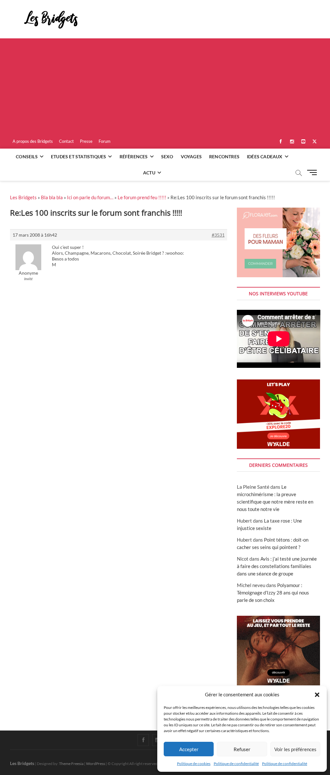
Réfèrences (134, 156)
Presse (86, 141)
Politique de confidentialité (236, 763)
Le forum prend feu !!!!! (142, 197)
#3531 (218, 235)
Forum (105, 141)
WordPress (95, 763)
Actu (149, 172)
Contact (66, 141)
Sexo (167, 156)
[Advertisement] (165, 87)
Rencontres (224, 156)
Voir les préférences (295, 749)
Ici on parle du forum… (90, 197)
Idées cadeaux (265, 156)
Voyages (191, 156)
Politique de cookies (193, 763)
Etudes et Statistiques (78, 156)
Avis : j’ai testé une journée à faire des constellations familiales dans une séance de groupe (277, 566)
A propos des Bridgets (33, 141)
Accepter (189, 749)
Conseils (27, 156)
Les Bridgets (23, 197)
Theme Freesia (71, 763)
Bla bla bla (52, 197)
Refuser (242, 749)
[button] (317, 695)
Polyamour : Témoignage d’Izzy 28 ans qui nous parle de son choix (273, 592)
